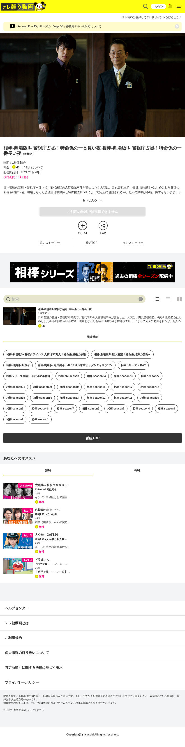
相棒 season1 (40, 419)
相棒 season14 (42, 397)
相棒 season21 (15, 387)
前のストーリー (49, 242)
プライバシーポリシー (22, 682)
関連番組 (92, 337)
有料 (137, 470)
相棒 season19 (69, 387)
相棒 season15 (15, 397)
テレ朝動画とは (17, 623)
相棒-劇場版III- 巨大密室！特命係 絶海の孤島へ (122, 354)
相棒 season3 (166, 408)
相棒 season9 (14, 408)
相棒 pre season (68, 376)
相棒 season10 (149, 397)
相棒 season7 (65, 408)
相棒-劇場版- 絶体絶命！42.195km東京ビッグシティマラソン (75, 365)
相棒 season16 (150, 387)
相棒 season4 (141, 408)
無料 (48, 470)
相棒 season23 (123, 376)
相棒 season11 (123, 397)
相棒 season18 (96, 387)
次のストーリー (133, 242)
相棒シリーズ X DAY (133, 365)
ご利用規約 (13, 638)
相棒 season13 (69, 397)
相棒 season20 (42, 387)
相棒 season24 (96, 376)
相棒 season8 (40, 408)
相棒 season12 (96, 397)
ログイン (158, 6)
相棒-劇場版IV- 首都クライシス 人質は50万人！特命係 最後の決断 (46, 354)
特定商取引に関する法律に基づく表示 (33, 667)
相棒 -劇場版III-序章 (18, 365)
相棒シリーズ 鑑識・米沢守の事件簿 (28, 376)
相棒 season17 (123, 387)
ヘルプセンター (17, 608)
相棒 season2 (14, 419)
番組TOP (91, 242)
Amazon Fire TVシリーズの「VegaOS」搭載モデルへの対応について (59, 26)
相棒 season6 (90, 408)
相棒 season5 (116, 408)
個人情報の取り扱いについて (27, 652)
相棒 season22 (150, 376)
